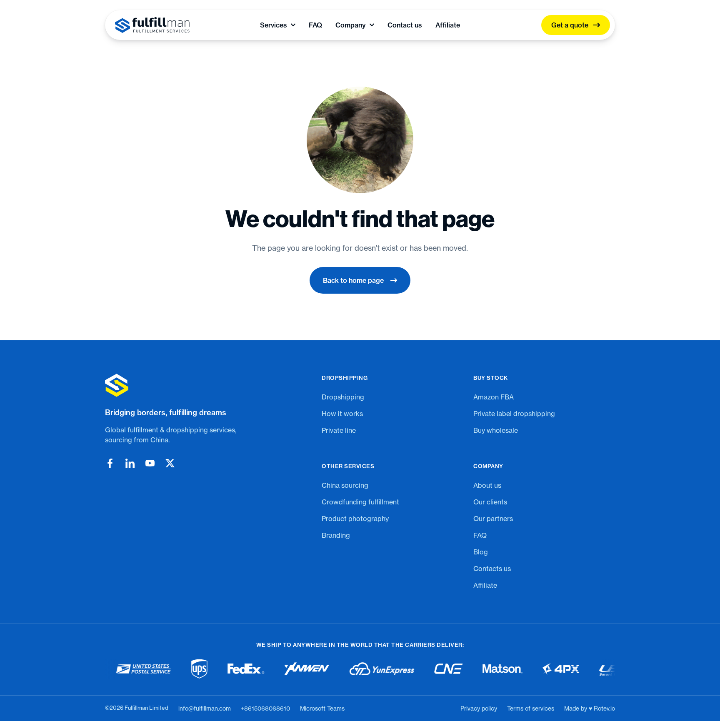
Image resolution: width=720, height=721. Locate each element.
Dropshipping (343, 397)
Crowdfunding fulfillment (360, 502)
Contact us (405, 25)
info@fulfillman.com (204, 708)
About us (487, 485)
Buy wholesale (495, 430)
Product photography (355, 518)
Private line (339, 430)
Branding (336, 535)
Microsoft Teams (322, 708)
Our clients (490, 502)
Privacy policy (478, 708)
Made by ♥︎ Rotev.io (589, 708)
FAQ (315, 25)
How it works (342, 413)
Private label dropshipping (514, 413)
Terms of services (530, 708)
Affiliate (447, 25)
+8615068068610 (265, 708)
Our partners (493, 518)
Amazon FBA (493, 397)
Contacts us (492, 568)
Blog (480, 552)
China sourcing (345, 485)
